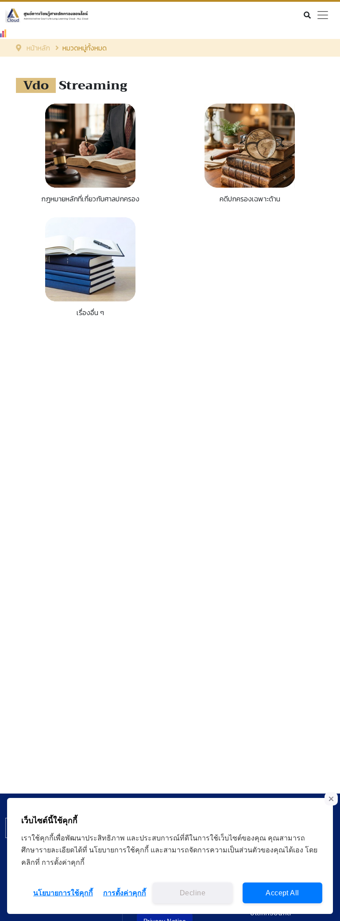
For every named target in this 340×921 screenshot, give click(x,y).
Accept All (282, 893)
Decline (192, 893)
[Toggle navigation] (323, 15)
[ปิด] (331, 798)
